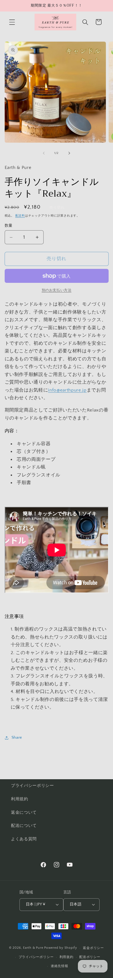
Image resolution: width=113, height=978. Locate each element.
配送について (24, 825)
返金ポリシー (93, 948)
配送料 (20, 215)
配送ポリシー (89, 957)
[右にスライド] (69, 153)
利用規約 (19, 799)
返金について (24, 812)
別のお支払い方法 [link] (56, 290)
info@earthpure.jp (67, 390)
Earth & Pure (33, 948)
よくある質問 (24, 839)
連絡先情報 (59, 966)
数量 (9, 225)
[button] (12, 21)
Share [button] (17, 737)
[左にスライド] (44, 153)
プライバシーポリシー (32, 785)
